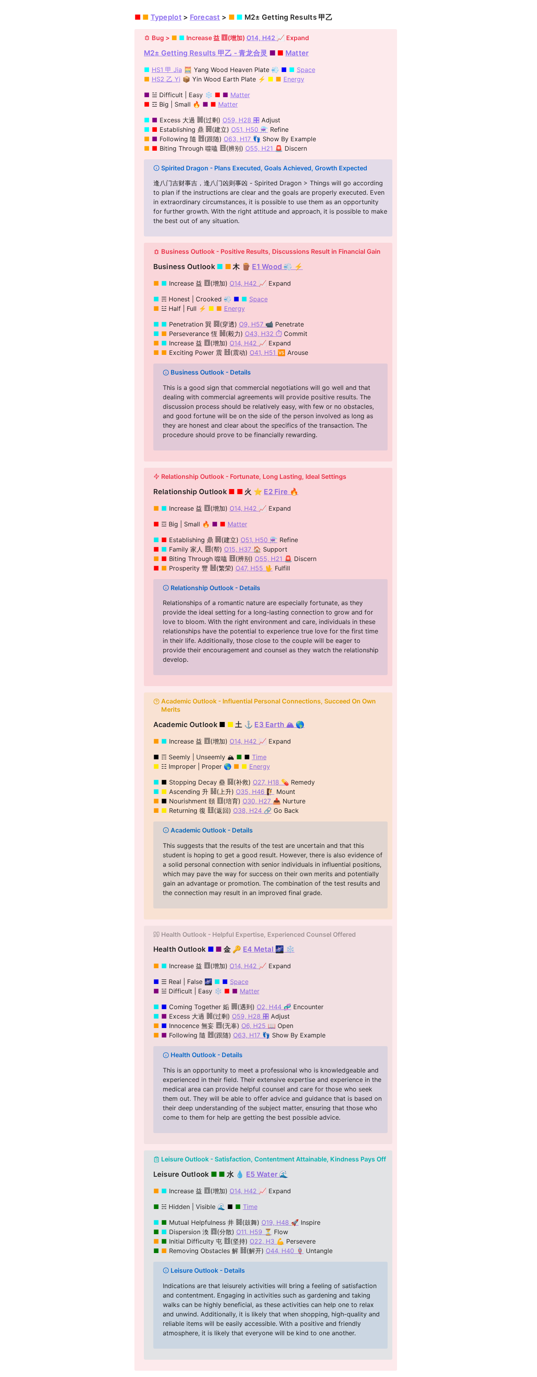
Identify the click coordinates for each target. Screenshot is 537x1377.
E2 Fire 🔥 (281, 491)
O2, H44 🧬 (274, 1007)
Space (306, 70)
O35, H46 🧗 (255, 792)
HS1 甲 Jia (167, 70)
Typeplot (166, 17)
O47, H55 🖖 (254, 568)
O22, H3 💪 (267, 1241)
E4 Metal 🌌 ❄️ (268, 949)
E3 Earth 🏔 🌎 (279, 724)
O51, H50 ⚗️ (249, 129)
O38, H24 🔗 (252, 810)
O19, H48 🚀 (280, 1222)
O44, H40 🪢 (285, 1251)
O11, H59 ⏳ (254, 1232)
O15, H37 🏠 (242, 549)
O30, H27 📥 (262, 801)
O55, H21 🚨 (264, 148)
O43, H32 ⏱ (263, 334)
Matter (297, 53)
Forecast (205, 17)
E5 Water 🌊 (267, 1174)
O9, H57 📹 (256, 324)
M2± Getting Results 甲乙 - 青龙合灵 (206, 53)
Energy (293, 79)
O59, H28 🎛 (241, 120)
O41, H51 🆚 (267, 352)
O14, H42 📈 (265, 38)
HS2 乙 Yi (166, 79)
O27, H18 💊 (271, 782)
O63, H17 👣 (242, 139)
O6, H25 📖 (258, 1026)
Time (259, 757)
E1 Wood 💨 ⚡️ (277, 266)
